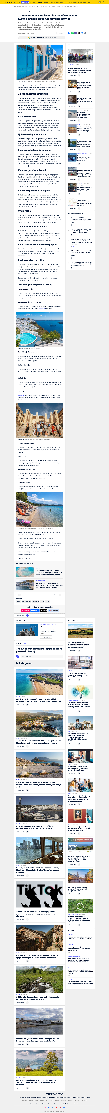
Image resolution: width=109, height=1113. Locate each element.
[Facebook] (48, 1107)
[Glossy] (51, 1100)
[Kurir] (31, 1100)
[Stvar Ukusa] (84, 1100)
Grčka (19, 601)
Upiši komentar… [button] (26, 656)
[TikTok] (60, 1107)
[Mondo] (24, 1100)
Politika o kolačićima (46, 1103)
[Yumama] (77, 1100)
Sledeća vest (54, 595)
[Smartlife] (63, 1100)
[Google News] (64, 1107)
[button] (61, 33)
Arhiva (77, 1103)
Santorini (42, 308)
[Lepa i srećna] (57, 1100)
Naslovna (20, 11)
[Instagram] (45, 1107)
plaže (42, 601)
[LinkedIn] (52, 1107)
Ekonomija (27, 11)
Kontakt (38, 1103)
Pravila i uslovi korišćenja (58, 1103)
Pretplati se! (47, 637)
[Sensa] (70, 1100)
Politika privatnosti (70, 1103)
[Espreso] (36, 1100)
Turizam (34, 11)
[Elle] (42, 1100)
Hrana (47, 601)
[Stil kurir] (46, 1100)
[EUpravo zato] (7, 2)
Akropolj (21, 395)
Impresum (32, 1103)
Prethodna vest (25, 595)
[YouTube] (56, 1107)
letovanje (36, 601)
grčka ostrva (26, 601)
